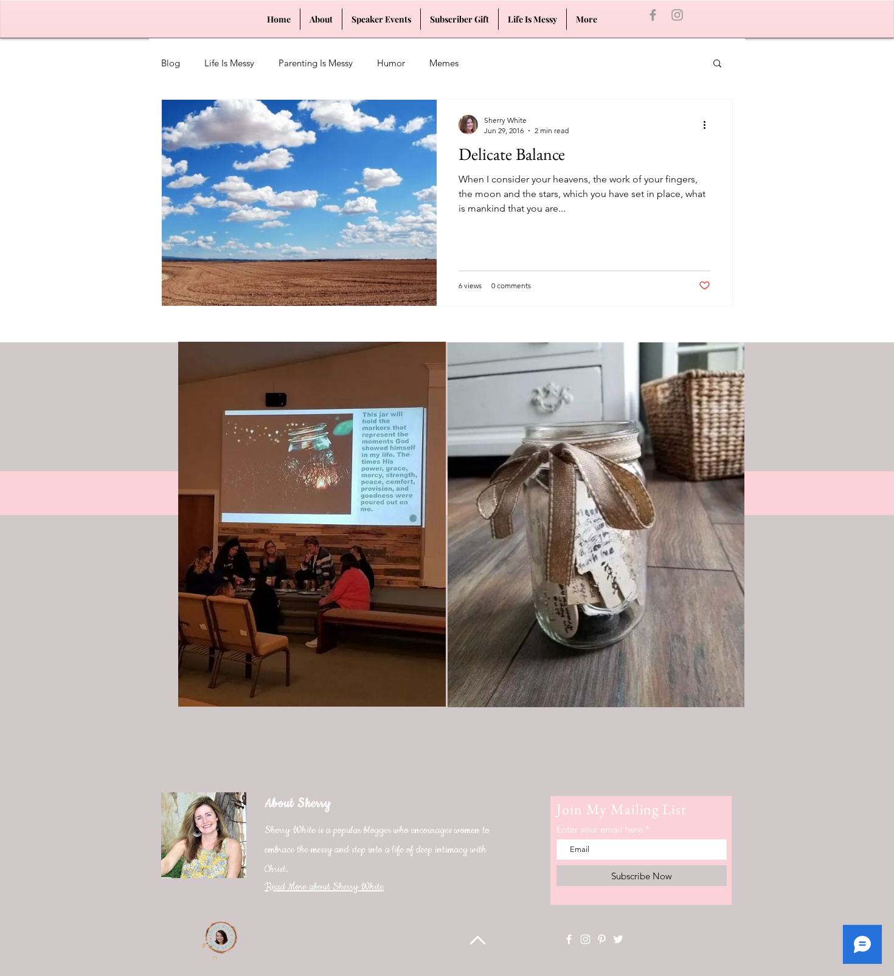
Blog (170, 63)
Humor (391, 63)
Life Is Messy (229, 63)
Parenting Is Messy (316, 63)
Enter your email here (599, 829)
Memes (444, 63)
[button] (717, 64)
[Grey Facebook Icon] (652, 14)
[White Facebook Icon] (569, 939)
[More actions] (708, 124)
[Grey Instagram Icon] (677, 14)
